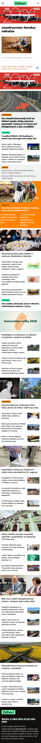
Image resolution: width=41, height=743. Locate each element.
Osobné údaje (33, 729)
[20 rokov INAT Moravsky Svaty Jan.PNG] (20, 15)
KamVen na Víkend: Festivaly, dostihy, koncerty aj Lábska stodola (20, 209)
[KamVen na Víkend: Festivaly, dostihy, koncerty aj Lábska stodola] (20, 191)
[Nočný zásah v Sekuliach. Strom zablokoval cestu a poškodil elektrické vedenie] (33, 147)
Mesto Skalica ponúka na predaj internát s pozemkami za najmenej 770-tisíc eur (18, 536)
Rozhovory (6, 401)
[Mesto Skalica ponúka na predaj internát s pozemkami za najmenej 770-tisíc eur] (20, 520)
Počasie (5, 167)
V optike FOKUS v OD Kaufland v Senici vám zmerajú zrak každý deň (19, 137)
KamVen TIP (5, 205)
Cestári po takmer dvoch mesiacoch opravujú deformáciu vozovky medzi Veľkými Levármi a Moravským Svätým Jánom (13, 347)
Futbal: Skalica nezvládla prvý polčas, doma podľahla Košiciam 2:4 (13, 557)
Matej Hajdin (17, 58)
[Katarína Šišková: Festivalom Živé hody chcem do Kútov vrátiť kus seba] (20, 388)
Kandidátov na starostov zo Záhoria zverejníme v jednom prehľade (19, 336)
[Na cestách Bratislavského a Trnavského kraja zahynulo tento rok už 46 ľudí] (33, 568)
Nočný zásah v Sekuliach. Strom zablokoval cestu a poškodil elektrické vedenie (12, 146)
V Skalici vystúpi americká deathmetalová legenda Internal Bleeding (17, 219)
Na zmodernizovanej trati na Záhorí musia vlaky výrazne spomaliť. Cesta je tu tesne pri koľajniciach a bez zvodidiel (19, 122)
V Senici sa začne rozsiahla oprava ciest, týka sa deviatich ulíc (12, 701)
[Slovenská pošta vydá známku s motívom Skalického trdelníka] (20, 240)
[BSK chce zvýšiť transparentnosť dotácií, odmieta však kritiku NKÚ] (20, 585)
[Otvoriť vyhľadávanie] (38, 3)
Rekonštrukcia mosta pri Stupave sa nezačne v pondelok (19, 666)
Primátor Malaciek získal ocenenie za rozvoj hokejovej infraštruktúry (13, 547)
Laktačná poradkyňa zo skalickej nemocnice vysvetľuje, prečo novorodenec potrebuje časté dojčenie (13, 279)
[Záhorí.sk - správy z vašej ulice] (20, 3)
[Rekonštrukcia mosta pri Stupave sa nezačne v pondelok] (20, 652)
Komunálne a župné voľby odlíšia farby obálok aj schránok (12, 415)
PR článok (5, 132)
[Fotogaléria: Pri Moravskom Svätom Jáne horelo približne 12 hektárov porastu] (33, 480)
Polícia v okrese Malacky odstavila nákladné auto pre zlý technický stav (13, 439)
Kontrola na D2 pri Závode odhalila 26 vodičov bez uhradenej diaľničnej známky (13, 371)
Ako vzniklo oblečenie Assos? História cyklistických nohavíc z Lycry (20, 304)
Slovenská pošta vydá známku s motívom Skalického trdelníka (17, 254)
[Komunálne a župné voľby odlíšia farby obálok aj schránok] (33, 416)
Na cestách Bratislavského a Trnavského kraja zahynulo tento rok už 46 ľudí (13, 568)
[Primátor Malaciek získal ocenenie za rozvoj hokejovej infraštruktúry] (33, 547)
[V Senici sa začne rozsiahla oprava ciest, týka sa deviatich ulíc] (33, 702)
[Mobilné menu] (3, 3)
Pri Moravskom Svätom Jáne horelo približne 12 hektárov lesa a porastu (13, 503)
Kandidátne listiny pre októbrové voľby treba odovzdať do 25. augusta (19, 470)
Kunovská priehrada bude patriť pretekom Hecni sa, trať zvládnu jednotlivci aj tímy (13, 292)
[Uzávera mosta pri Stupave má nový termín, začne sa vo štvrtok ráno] (33, 360)
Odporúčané (6, 115)
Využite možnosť (14, 729)
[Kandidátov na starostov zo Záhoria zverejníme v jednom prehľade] (20, 321)
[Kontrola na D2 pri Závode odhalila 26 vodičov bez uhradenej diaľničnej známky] (33, 371)
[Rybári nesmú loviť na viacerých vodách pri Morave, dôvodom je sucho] (33, 622)
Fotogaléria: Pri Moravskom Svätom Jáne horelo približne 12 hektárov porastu (13, 480)
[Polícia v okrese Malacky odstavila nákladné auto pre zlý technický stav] (33, 439)
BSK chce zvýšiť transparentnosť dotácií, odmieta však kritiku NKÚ (18, 600)
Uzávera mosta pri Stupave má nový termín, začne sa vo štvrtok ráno (14, 360)
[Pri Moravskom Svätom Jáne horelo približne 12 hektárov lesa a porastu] (33, 503)
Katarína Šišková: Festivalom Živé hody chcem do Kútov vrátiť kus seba (20, 406)
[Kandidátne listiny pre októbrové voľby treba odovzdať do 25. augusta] (20, 456)
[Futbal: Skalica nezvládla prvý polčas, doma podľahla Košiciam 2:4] (33, 558)
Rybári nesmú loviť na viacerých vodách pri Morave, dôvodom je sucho (13, 622)
